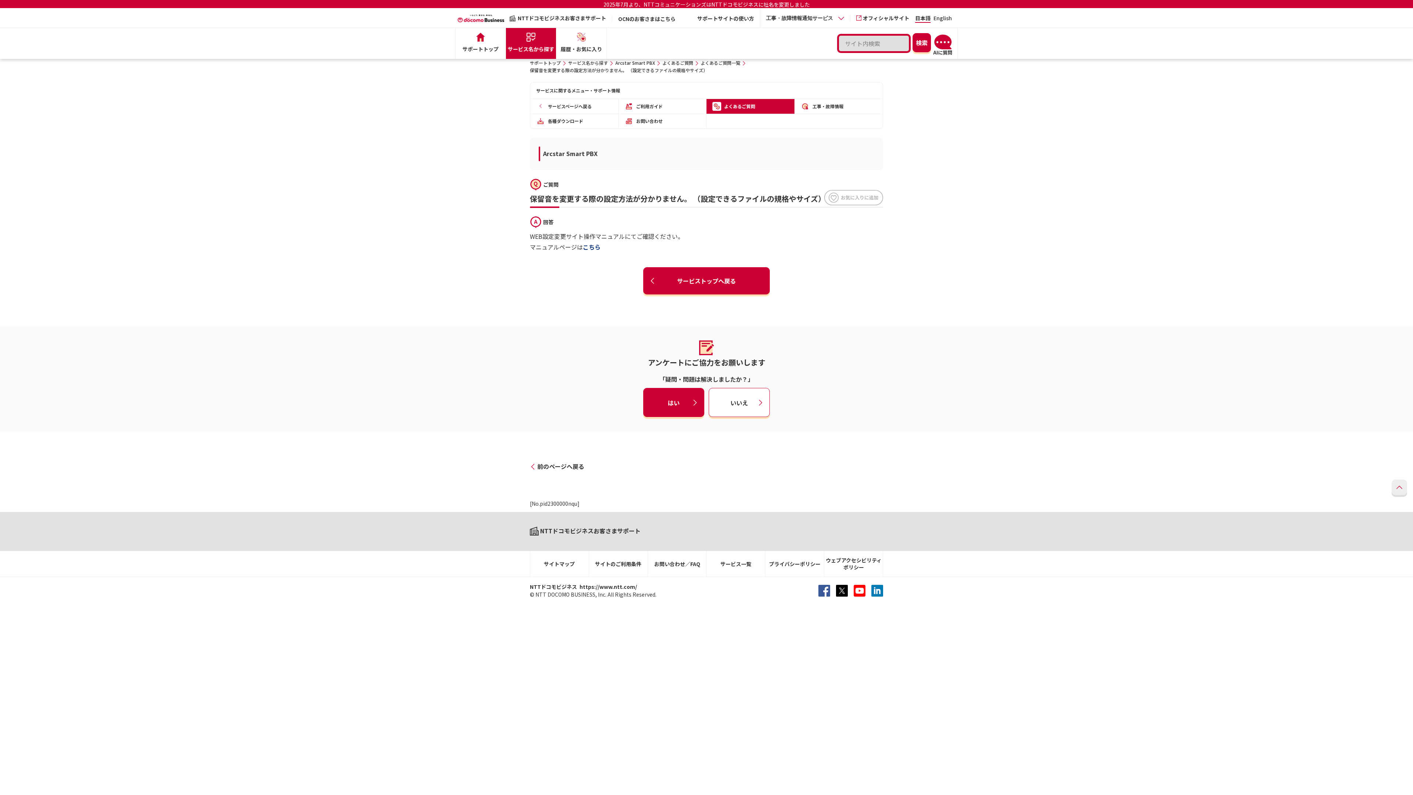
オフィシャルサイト (886, 18)
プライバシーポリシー (795, 564)
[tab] (805, 18)
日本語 (923, 18)
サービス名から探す (588, 63)
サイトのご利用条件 (618, 564)
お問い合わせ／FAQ (677, 564)
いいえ (739, 402)
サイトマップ (559, 564)
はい (674, 402)
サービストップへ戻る (706, 280)
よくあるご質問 (677, 63)
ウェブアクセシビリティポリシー (854, 563)
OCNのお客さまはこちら (647, 18)
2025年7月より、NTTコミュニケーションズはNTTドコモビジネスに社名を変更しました (706, 4)
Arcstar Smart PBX (635, 63)
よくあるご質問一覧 (720, 63)
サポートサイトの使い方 (725, 18)
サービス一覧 (735, 564)
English (943, 18)
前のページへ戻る (560, 466)
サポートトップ (545, 63)
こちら (592, 247)
